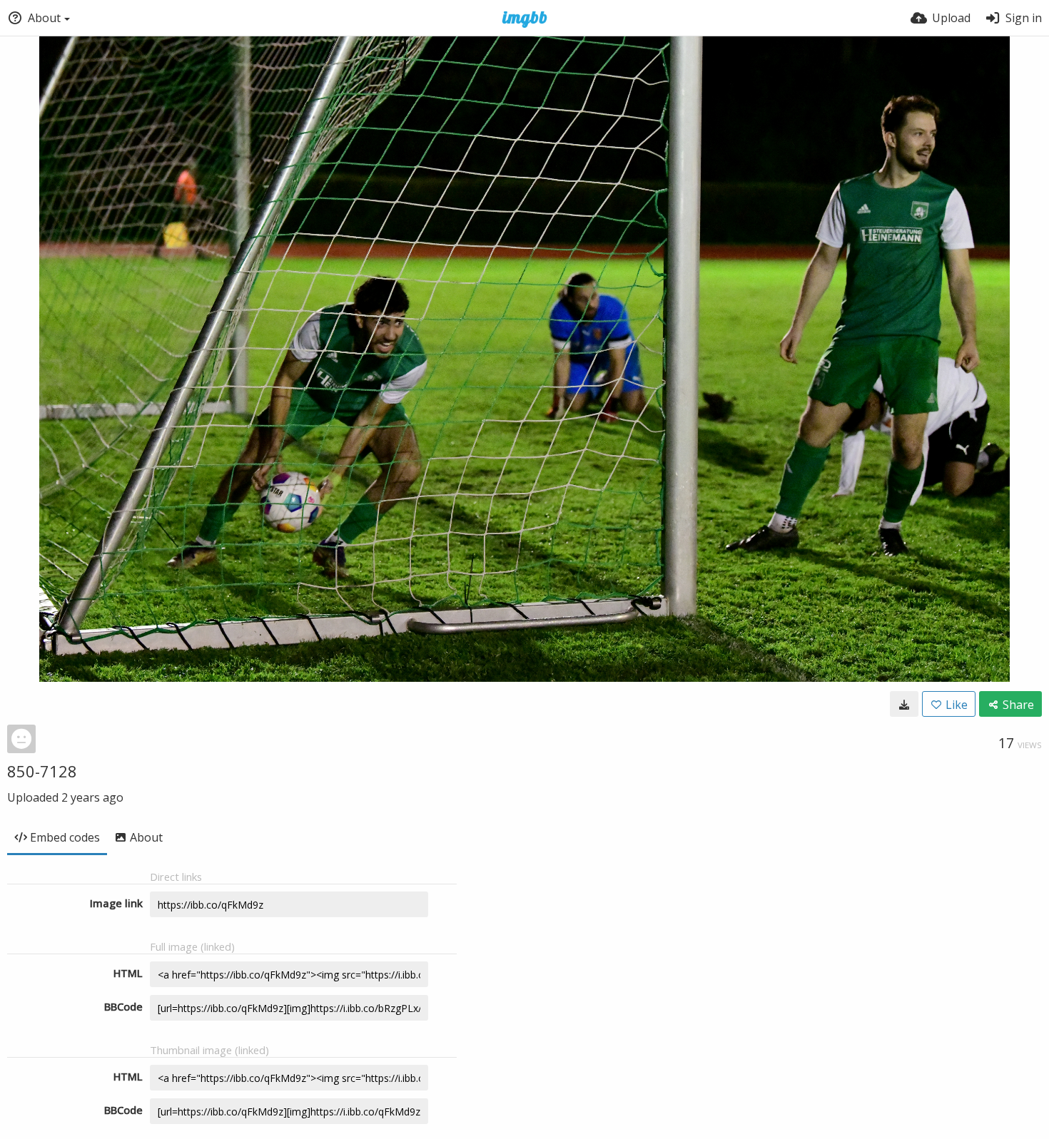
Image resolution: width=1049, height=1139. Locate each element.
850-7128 (42, 771)
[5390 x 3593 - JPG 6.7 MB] (904, 704)
